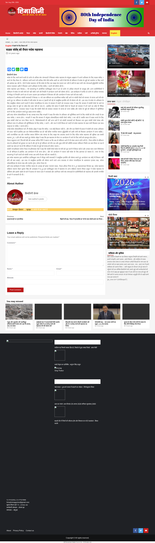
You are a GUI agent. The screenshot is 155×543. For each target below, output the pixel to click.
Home (7, 33)
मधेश (34, 33)
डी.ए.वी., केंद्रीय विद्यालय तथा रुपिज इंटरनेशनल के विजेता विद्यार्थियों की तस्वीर (126, 236)
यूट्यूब (29, 210)
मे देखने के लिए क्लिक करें (16, 46)
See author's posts (36, 199)
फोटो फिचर (112, 215)
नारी (86, 33)
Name (10, 269)
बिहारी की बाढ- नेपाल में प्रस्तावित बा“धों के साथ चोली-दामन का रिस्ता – (82, 218)
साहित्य (80, 33)
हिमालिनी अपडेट (18, 33)
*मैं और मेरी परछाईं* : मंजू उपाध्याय (131, 133)
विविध (72, 33)
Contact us (30, 530)
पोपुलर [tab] (118, 101)
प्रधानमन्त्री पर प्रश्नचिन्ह (15, 218)
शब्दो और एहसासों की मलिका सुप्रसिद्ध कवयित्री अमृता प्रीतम (132, 108)
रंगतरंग (60, 33)
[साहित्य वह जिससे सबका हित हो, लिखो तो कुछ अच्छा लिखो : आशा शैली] (60, 355)
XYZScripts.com (87, 542)
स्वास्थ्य (104, 33)
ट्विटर (21, 210)
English (114, 33)
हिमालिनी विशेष (50, 33)
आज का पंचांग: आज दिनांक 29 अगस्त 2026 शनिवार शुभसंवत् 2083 (75, 404)
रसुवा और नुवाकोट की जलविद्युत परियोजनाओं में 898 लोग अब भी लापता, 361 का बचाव (19, 324)
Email (59, 269)
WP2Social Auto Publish (70, 542)
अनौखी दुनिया (95, 33)
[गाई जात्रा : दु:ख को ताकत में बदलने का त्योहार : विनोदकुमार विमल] (60, 394)
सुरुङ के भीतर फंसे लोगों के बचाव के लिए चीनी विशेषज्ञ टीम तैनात (135, 323)
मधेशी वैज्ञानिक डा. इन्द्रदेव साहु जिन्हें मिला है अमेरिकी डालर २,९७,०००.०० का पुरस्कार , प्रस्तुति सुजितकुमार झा (133, 148)
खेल (66, 33)
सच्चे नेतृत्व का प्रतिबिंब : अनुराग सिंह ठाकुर (68, 364)
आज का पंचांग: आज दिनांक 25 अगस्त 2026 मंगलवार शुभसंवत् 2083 (126, 95)
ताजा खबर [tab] (111, 101)
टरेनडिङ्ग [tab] (126, 101)
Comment (11, 243)
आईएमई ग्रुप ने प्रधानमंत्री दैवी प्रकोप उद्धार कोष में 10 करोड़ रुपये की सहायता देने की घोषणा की (48, 324)
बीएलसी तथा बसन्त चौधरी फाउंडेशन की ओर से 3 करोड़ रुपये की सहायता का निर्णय (77, 324)
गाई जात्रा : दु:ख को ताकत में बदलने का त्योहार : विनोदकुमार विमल (74, 387)
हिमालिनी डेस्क (31, 193)
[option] (128, 83)
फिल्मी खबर (112, 176)
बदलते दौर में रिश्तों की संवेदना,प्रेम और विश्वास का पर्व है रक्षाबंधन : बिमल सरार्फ (76, 422)
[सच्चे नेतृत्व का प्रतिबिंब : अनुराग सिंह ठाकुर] (60, 372)
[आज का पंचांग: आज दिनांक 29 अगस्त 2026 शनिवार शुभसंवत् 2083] (60, 411)
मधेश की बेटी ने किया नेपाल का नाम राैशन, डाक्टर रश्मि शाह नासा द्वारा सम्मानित (131, 161)
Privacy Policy (18, 530)
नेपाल (28, 33)
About (9, 530)
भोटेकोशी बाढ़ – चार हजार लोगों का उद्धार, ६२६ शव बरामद (105, 323)
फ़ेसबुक (15, 210)
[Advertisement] (45, 521)
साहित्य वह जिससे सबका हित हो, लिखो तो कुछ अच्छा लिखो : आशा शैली (76, 347)
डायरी (41, 33)
